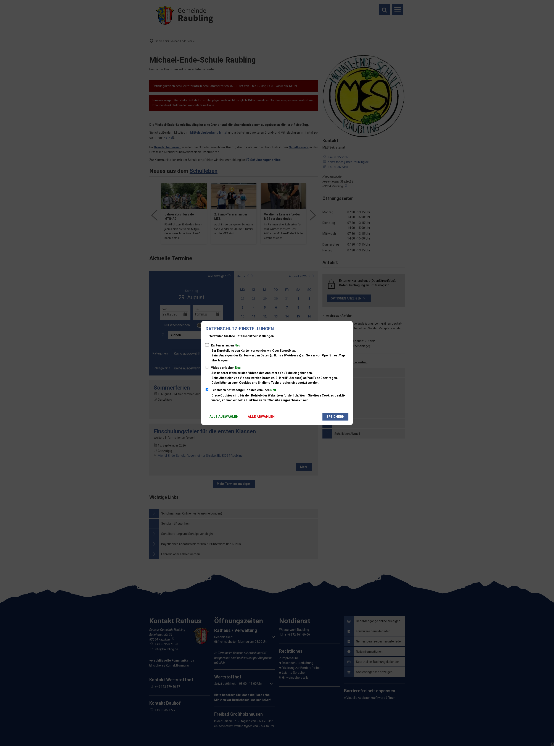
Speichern (335, 417)
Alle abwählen (261, 417)
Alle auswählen (223, 417)
